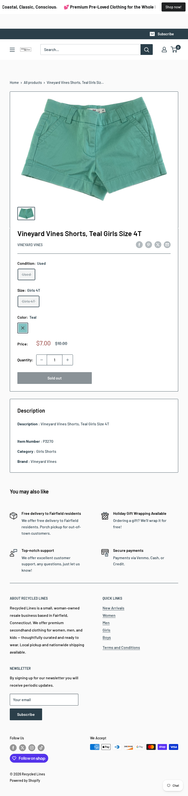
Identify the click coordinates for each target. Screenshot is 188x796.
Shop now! (173, 7)
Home (14, 82)
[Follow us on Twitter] (22, 747)
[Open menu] (12, 50)
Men (106, 622)
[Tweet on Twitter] (157, 244)
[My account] (164, 49)
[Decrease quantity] (41, 360)
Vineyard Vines (30, 245)
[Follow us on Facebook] (13, 747)
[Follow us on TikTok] (41, 747)
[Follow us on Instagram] (31, 747)
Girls (106, 630)
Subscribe (166, 34)
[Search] (147, 49)
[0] (174, 49)
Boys (107, 637)
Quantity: (25, 359)
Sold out (54, 378)
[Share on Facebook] (139, 244)
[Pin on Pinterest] (148, 244)
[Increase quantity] (67, 360)
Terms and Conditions (121, 647)
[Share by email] (167, 244)
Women (109, 615)
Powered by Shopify (25, 780)
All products (33, 82)
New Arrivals (113, 608)
